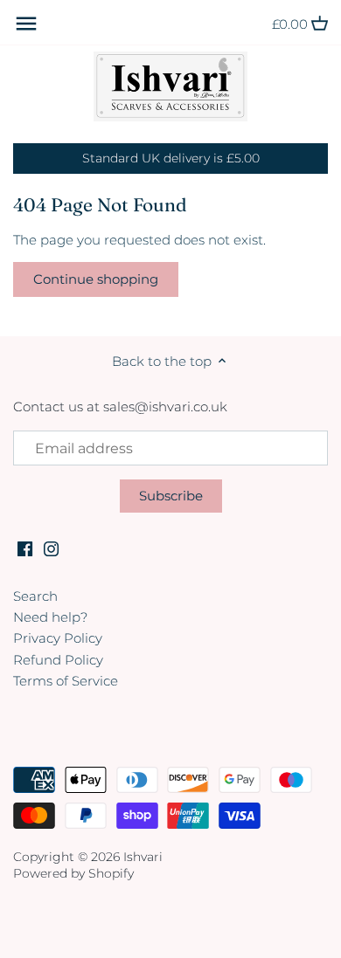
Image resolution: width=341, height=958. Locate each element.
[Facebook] (24, 547)
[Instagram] (51, 547)
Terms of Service (65, 680)
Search (35, 596)
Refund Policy (58, 659)
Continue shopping (95, 279)
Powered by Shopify (73, 873)
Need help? (50, 617)
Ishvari (143, 857)
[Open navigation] (26, 23)
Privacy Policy (57, 638)
